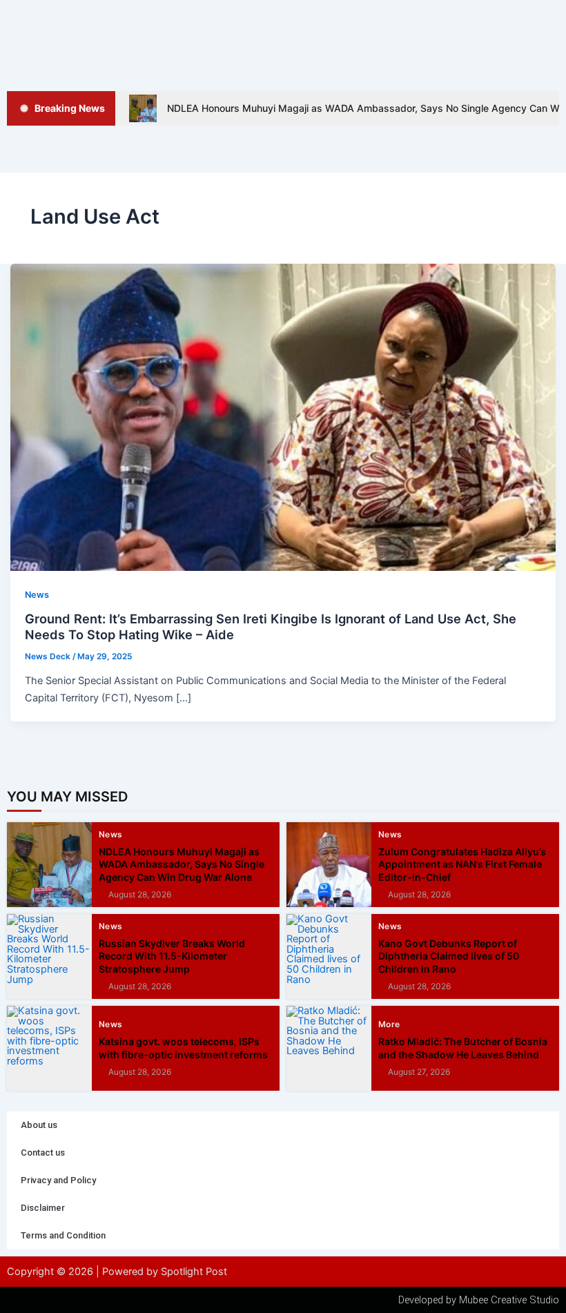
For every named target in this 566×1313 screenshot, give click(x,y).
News (37, 595)
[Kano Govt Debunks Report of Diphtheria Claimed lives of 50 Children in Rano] (328, 956)
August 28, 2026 (139, 895)
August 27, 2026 (419, 1072)
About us (39, 1125)
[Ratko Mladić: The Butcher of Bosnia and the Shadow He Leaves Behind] (328, 1048)
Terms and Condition (63, 1235)
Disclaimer (43, 1208)
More (389, 1024)
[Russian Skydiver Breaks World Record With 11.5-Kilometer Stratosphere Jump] (49, 956)
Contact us (43, 1152)
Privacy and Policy (58, 1180)
